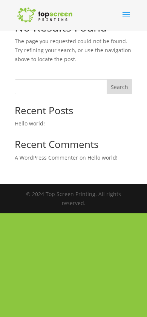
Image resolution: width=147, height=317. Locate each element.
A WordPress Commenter (46, 157)
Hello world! (30, 123)
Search (119, 87)
